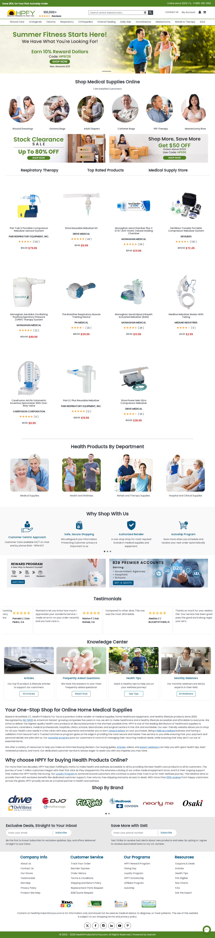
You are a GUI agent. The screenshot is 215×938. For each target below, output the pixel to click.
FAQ (177, 888)
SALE (202, 21)
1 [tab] (104, 551)
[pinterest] (127, 925)
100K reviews (173, 777)
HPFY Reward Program (137, 863)
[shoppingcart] (204, 12)
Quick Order (17, 255)
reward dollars (117, 730)
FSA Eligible (181, 878)
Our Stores (27, 873)
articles (121, 747)
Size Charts (181, 883)
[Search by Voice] (145, 12)
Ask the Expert (183, 892)
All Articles (29, 693)
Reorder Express (80, 868)
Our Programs (137, 857)
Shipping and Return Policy (86, 883)
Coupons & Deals (185, 863)
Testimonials (28, 878)
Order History (78, 873)
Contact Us (171, 12)
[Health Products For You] (21, 12)
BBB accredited (166, 730)
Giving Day (130, 868)
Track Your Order (81, 863)
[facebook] (95, 925)
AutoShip (129, 888)
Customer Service (86, 857)
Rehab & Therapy (185, 21)
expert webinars (149, 747)
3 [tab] (110, 551)
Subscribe (61, 832)
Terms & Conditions (82, 878)
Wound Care (17, 21)
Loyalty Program (65, 774)
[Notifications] (199, 12)
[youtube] (119, 925)
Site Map (26, 883)
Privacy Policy (28, 888)
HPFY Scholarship (134, 878)
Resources (184, 857)
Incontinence (143, 21)
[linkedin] (111, 925)
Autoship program (59, 737)
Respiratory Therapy (39, 170)
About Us (26, 863)
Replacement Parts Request (87, 888)
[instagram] (103, 925)
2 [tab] (107, 551)
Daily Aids (125, 21)
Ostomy (51, 21)
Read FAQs (81, 693)
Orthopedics (85, 21)
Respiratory (67, 21)
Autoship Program (183, 534)
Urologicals (35, 21)
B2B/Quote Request (82, 892)
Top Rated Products (105, 170)
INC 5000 (28, 720)
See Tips (134, 693)
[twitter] (87, 925)
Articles (29, 678)
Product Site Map (30, 892)
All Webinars (186, 693)
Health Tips (181, 873)
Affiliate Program (134, 883)
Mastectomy (163, 21)
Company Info (33, 857)
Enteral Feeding (107, 21)
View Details (41, 255)
